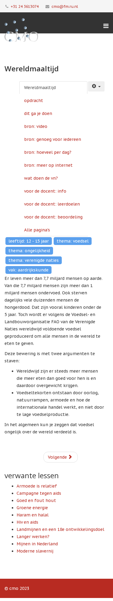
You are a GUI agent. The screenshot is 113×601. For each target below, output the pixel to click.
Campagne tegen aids (39, 493)
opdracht (33, 100)
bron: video (35, 126)
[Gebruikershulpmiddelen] (96, 86)
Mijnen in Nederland (37, 544)
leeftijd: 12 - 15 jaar (28, 241)
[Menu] (105, 26)
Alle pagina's (37, 230)
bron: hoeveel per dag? (47, 152)
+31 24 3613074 (25, 6)
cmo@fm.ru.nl (65, 6)
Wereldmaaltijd (40, 87)
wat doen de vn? (41, 178)
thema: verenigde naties (33, 260)
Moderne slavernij (35, 551)
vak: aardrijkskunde (28, 270)
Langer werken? (33, 536)
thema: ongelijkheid (29, 250)
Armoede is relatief (37, 486)
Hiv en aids (27, 522)
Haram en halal (33, 515)
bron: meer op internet (48, 165)
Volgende (58, 457)
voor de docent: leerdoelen (52, 204)
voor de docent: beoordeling (53, 217)
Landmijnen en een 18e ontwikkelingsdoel (60, 529)
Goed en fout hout (36, 500)
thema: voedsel (73, 241)
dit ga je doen (38, 113)
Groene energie (32, 507)
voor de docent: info (45, 191)
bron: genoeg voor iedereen (52, 139)
